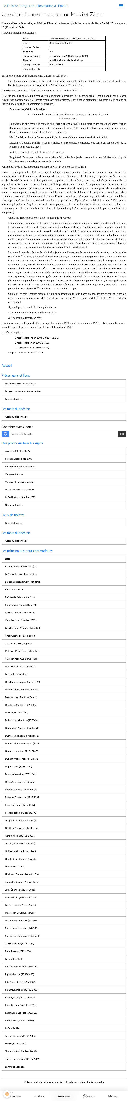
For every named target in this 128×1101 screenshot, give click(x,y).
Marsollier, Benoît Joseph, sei (20, 912)
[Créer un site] (14, 1096)
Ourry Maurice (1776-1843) (19, 943)
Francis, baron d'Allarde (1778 (20, 812)
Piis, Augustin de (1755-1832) (20, 982)
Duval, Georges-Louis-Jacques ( (21, 781)
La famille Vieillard (15, 1066)
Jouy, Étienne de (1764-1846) (20, 889)
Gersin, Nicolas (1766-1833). (20, 835)
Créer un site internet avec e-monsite (43, 1082)
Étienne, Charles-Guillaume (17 (21, 789)
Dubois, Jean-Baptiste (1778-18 (21, 720)
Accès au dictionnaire (16, 416)
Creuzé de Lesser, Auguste (18, 643)
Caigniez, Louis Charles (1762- (20, 620)
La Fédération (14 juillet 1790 (20, 497)
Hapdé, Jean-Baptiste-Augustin (21, 858)
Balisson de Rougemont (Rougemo (22, 581)
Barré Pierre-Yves (14, 589)
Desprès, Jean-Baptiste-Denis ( (21, 697)
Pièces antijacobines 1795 (18, 458)
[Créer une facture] (113, 1096)
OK (122, 433)
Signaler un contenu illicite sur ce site (85, 1082)
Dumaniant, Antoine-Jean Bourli (22, 728)
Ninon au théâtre (14, 504)
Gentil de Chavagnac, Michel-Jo (21, 828)
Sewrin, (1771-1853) (15, 1043)
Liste (7, 558)
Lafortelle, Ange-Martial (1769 (20, 897)
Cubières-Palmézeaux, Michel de (22, 651)
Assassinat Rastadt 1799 (17, 451)
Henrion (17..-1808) (15, 866)
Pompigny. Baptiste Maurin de (20, 997)
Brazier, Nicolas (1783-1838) (20, 612)
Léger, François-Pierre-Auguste (21, 905)
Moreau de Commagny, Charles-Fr (23, 935)
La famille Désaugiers (16, 674)
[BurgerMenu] (121, 5)
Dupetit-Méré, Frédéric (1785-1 (21, 758)
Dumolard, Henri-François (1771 (22, 743)
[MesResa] (64, 1096)
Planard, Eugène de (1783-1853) (21, 989)
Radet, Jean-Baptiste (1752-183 (21, 1012)
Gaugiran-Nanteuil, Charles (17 (21, 820)
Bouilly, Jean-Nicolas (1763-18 (21, 604)
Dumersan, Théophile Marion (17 (22, 735)
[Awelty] (89, 1096)
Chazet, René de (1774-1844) (20, 635)
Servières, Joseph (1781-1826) (20, 1035)
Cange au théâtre (14, 474)
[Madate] (39, 1096)
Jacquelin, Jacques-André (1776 (21, 881)
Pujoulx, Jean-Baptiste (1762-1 (21, 1005)
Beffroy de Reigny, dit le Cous (20, 597)
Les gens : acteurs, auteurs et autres (23, 391)
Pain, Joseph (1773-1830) (18, 951)
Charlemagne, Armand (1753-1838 (23, 627)
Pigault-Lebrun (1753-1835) (19, 974)
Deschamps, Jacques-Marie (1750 (22, 681)
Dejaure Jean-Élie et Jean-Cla (20, 666)
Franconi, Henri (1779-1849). (20, 804)
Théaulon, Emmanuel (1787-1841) (22, 1058)
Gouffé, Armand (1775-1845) (20, 843)
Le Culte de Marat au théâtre (19, 489)
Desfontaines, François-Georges (21, 689)
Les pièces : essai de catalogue (20, 383)
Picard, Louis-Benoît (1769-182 (21, 966)
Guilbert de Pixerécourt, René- (21, 851)
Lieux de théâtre (13, 398)
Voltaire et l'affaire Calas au (19, 481)
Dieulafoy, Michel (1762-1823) (21, 704)
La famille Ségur (13, 1028)
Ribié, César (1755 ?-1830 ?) (19, 1020)
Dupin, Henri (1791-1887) (18, 766)
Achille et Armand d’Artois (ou (20, 566)
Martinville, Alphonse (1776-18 (21, 920)
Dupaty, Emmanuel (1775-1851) (21, 751)
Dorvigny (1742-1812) (16, 712)
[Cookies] (7, 1094)
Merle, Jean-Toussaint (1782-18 (21, 928)
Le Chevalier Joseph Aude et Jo (21, 574)
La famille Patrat (13, 958)
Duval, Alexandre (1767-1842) (20, 774)
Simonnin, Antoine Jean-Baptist (21, 1051)
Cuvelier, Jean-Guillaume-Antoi (21, 658)
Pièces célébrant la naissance (20, 466)
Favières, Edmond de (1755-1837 (22, 797)
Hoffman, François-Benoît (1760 (22, 874)
